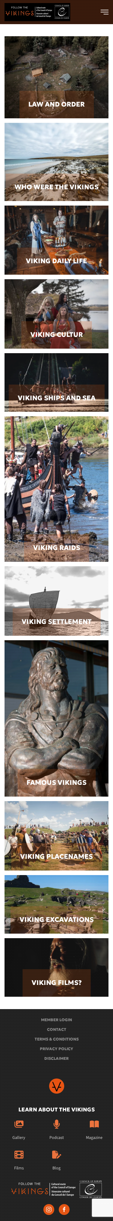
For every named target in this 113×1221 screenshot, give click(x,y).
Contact (56, 1029)
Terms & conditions (57, 1039)
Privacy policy (56, 1048)
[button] (104, 12)
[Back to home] (37, 12)
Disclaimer (56, 1058)
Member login (56, 1019)
